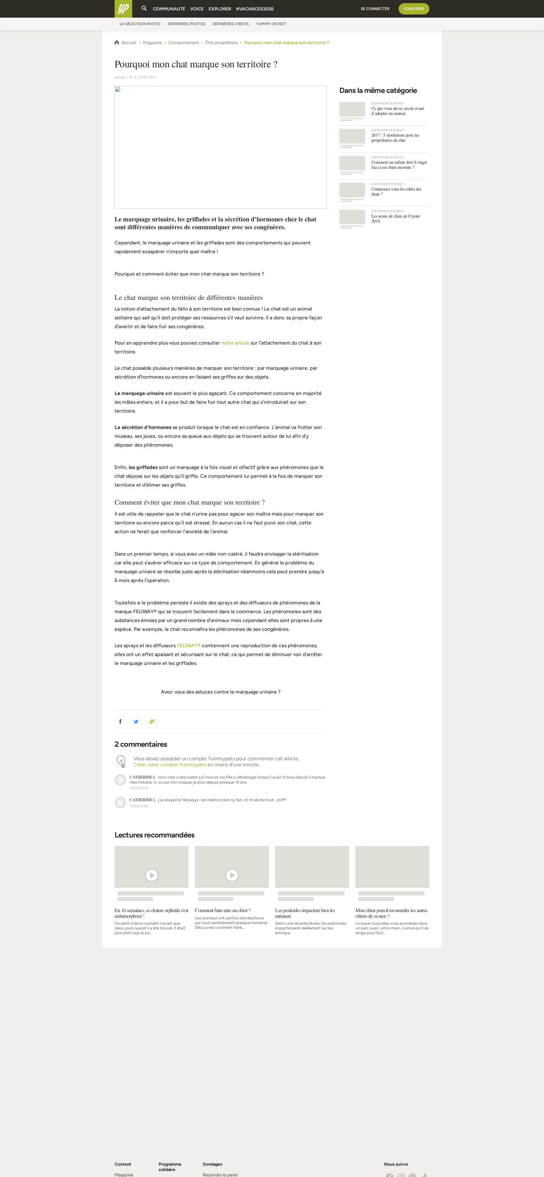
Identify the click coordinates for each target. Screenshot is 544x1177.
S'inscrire (414, 9)
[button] (120, 722)
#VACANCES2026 (255, 9)
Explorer (220, 9)
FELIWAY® (189, 645)
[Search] (144, 9)
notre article (235, 343)
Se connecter (375, 9)
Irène (120, 78)
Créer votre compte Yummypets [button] (169, 765)
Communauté (169, 9)
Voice (197, 9)
